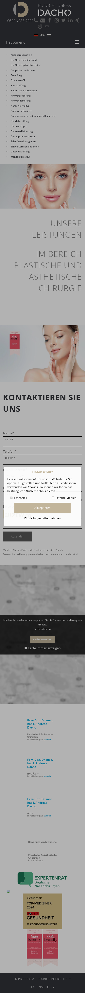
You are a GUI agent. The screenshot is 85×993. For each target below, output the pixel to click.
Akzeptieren (42, 508)
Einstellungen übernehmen (42, 518)
